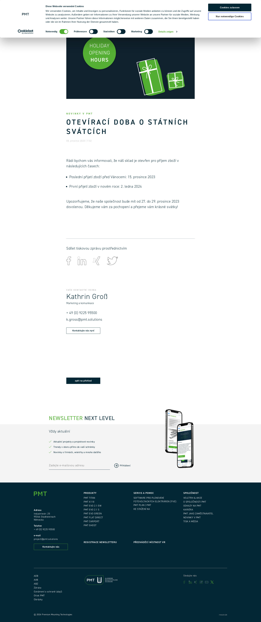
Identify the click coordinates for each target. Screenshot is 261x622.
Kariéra (188, 509)
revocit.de (223, 615)
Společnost (191, 493)
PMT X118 (89, 501)
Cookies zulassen (230, 7)
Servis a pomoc (144, 493)
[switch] (93, 31)
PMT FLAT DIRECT (93, 517)
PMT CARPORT (91, 521)
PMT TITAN (89, 497)
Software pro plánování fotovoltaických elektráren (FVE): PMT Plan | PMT (155, 501)
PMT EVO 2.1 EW (92, 505)
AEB (36, 575)
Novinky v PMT (192, 517)
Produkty (90, 493)
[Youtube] (206, 582)
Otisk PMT (39, 595)
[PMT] (41, 494)
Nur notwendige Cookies (230, 16)
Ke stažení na (142, 509)
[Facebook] (184, 582)
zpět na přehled (83, 380)
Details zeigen (165, 31)
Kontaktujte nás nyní (83, 330)
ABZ (36, 583)
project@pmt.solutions (46, 539)
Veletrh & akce (192, 497)
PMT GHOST (90, 525)
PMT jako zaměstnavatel (198, 513)
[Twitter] (212, 582)
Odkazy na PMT (192, 505)
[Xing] (195, 582)
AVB (36, 579)
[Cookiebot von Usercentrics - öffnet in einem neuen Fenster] (25, 31)
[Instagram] (201, 582)
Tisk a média (190, 521)
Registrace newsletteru (100, 542)
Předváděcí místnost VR (149, 542)
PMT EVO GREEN (93, 513)
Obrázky (38, 599)
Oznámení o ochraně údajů (48, 591)
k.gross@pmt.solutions (84, 319)
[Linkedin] (190, 582)
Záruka (37, 587)
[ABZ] (105, 580)
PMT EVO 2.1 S (91, 509)
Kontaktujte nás (50, 546)
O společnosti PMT (194, 501)
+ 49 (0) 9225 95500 (81, 313)
